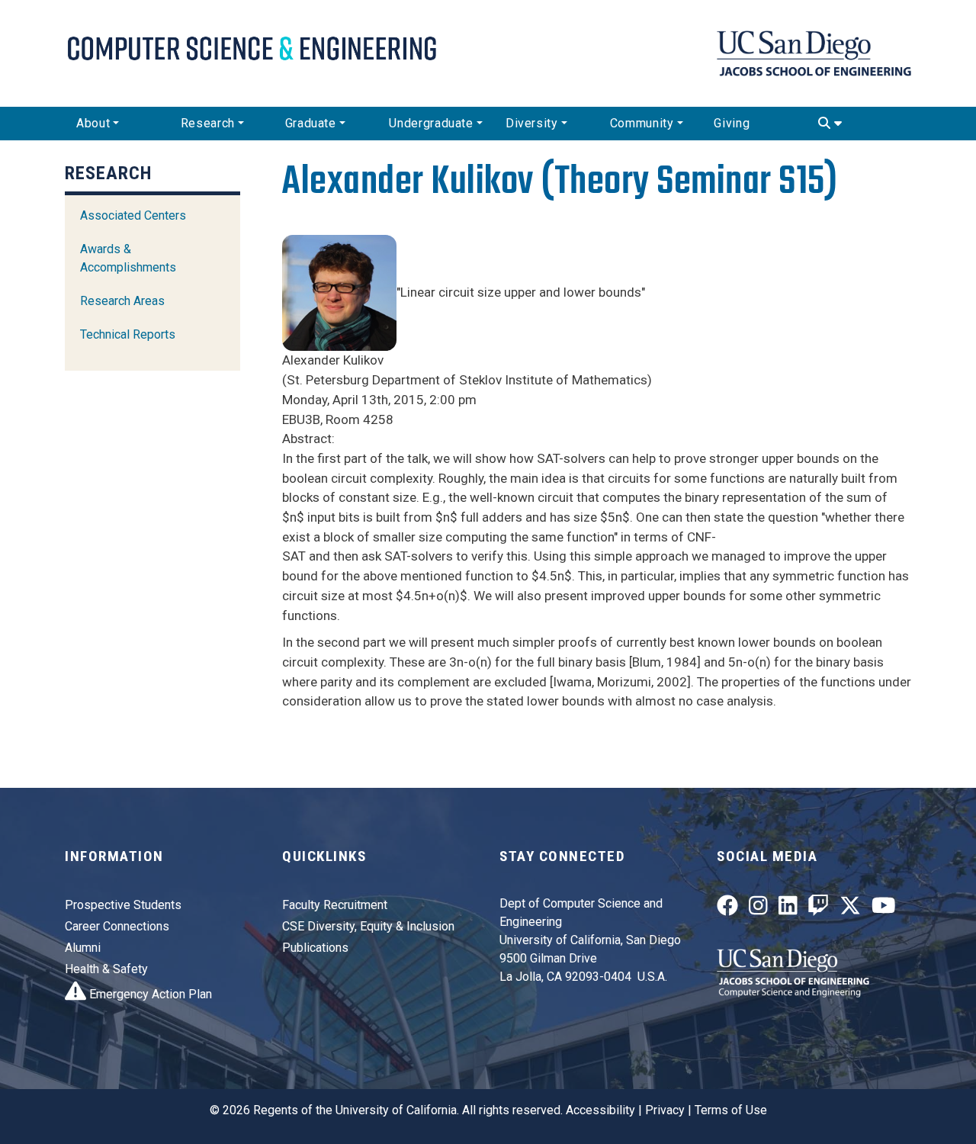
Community (642, 123)
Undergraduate (431, 123)
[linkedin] (788, 908)
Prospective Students (123, 905)
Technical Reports (127, 334)
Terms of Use (731, 1110)
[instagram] (758, 908)
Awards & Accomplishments (128, 258)
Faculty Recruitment (334, 905)
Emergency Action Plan (149, 994)
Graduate (310, 123)
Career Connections (117, 926)
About (93, 123)
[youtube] (884, 908)
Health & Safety (106, 969)
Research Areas (122, 301)
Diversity (532, 123)
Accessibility (600, 1110)
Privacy (665, 1110)
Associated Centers (133, 215)
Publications (315, 947)
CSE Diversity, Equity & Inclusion (368, 926)
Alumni (83, 947)
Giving (732, 123)
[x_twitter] (850, 908)
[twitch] (818, 908)
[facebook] (727, 908)
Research (208, 123)
